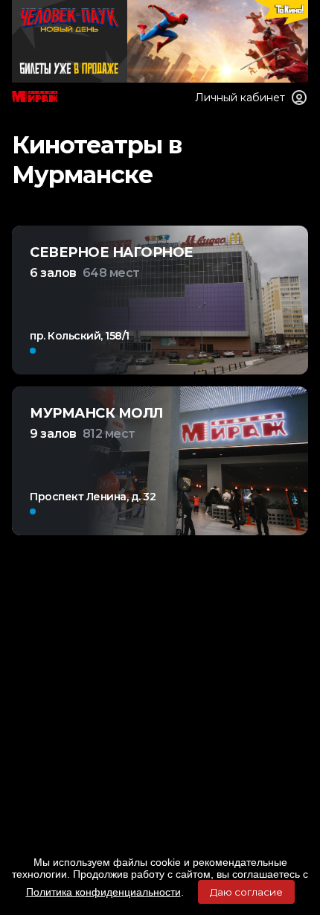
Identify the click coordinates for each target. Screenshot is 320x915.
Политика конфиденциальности (103, 892)
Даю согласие (246, 892)
